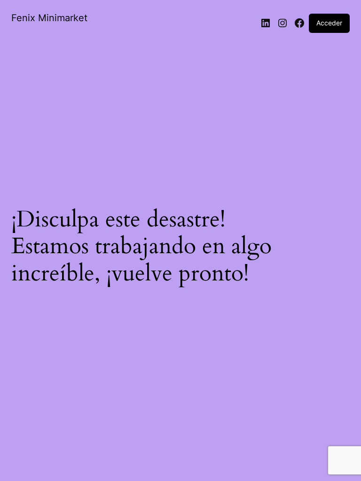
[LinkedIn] (265, 23)
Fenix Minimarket (49, 17)
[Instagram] (282, 23)
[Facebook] (299, 23)
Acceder (329, 23)
